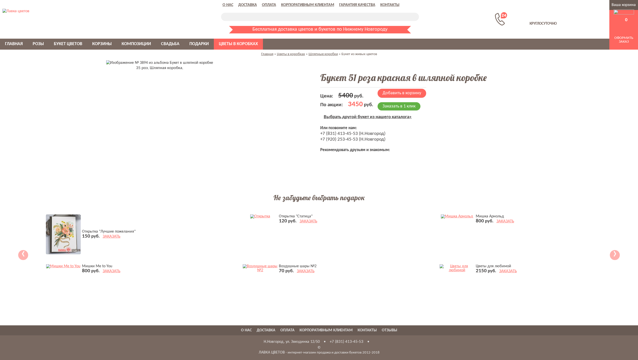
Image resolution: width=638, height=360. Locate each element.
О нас (228, 5)
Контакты (389, 5)
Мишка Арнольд (490, 216)
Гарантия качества (357, 5)
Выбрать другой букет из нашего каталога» (368, 117)
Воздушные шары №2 (298, 266)
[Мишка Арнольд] (457, 216)
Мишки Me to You (97, 266)
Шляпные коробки (323, 54)
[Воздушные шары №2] (260, 268)
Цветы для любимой (493, 266)
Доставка (247, 5)
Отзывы (389, 330)
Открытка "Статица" (296, 216)
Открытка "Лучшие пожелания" (109, 232)
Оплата (269, 5)
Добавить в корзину (402, 93)
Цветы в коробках (291, 54)
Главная (267, 54)
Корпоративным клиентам (307, 5)
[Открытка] (63, 234)
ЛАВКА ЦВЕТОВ (272, 353)
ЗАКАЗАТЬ (111, 236)
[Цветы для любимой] (457, 268)
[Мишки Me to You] (63, 266)
